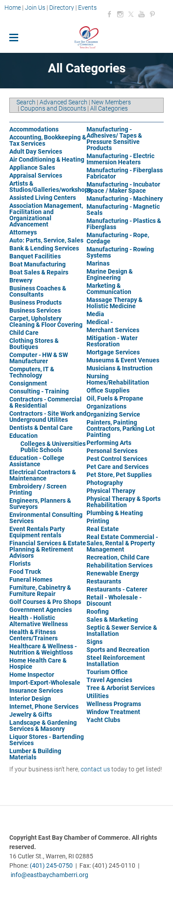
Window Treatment (113, 711)
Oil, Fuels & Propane (114, 398)
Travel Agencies (109, 679)
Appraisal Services (35, 175)
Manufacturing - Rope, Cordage (117, 238)
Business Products (35, 302)
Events (87, 7)
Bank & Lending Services (44, 248)
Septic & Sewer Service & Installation (121, 630)
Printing (97, 520)
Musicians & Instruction (119, 368)
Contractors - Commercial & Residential (45, 402)
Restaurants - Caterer (116, 589)
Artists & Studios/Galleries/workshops (50, 186)
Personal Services (112, 450)
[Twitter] (131, 14)
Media (95, 314)
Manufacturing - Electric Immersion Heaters (120, 159)
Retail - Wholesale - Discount (114, 600)
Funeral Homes (30, 579)
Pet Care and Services (117, 466)
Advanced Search (63, 102)
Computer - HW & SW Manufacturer (38, 358)
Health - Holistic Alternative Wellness (38, 620)
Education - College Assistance (36, 461)
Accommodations (34, 129)
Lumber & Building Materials (35, 754)
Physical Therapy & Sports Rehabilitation (123, 501)
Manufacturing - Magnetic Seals (123, 209)
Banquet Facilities (35, 256)
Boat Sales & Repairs (38, 272)
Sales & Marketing (112, 619)
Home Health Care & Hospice (38, 663)
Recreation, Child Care (117, 557)
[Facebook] (109, 14)
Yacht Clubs (103, 719)
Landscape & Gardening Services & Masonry (43, 725)
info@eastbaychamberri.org (49, 874)
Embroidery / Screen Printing (38, 489)
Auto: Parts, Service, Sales (46, 240)
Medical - (99, 322)
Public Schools (41, 449)
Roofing (97, 611)
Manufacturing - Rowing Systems (120, 252)
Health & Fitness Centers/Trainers (33, 635)
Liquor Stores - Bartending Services (46, 739)
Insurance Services (36, 690)
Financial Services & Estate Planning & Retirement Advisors (47, 549)
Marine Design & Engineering (109, 274)
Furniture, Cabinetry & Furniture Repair (40, 590)
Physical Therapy (110, 490)
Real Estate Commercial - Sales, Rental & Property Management (122, 543)
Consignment (28, 383)
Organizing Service (113, 414)
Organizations (106, 406)
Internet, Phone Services (44, 706)
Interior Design (30, 698)
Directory (61, 7)
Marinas (98, 263)
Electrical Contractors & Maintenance (42, 475)
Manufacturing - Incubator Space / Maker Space (123, 187)
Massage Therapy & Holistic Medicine (114, 303)
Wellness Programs (113, 703)
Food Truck (25, 571)
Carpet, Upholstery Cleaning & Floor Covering (46, 321)
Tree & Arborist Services (120, 687)
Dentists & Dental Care (41, 427)
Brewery (20, 280)
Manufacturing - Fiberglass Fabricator (124, 173)
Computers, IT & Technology (31, 372)
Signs (94, 641)
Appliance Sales (32, 167)
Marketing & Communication (108, 288)
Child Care (24, 332)
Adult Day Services (35, 151)
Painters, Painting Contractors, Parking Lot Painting (120, 428)
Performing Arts (108, 442)
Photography (104, 482)
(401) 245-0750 (51, 865)
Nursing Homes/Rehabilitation (117, 379)
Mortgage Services (113, 352)
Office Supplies (108, 390)
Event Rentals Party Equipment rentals (37, 532)
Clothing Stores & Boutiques (34, 343)
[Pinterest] (152, 14)
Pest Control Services (116, 458)
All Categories (109, 108)
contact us (95, 769)
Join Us (35, 7)
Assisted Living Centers (42, 197)
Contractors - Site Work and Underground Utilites (47, 416)
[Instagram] (120, 14)
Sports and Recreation (117, 649)
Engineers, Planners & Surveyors (40, 503)
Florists (20, 563)
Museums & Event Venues (122, 360)
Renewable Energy (112, 573)
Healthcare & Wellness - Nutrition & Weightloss (43, 649)
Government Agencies (40, 609)
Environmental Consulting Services (46, 517)
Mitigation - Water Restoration (112, 341)
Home (13, 7)
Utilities (97, 695)
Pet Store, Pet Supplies (119, 474)
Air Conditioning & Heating (46, 159)
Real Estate (102, 528)
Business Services (35, 310)
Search (25, 102)
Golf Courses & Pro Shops (45, 601)
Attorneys (23, 232)
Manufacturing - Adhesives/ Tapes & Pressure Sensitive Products (114, 138)
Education (23, 435)
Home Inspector (31, 674)
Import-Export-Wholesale (44, 682)
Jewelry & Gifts (30, 714)
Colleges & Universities (53, 443)
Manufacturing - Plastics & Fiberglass (123, 223)
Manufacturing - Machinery (124, 198)
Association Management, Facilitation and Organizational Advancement (46, 215)
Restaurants (103, 581)
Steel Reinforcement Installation (115, 660)
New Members (111, 102)
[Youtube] (141, 14)
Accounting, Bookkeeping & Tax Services (47, 140)
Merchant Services (112, 329)
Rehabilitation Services (119, 565)
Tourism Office (107, 671)
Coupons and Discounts (53, 108)
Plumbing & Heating (114, 512)
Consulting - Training (39, 391)
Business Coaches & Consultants (37, 291)
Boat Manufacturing (37, 264)
